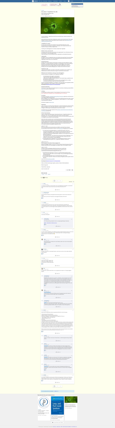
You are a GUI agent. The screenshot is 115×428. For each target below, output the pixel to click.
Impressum (54, 426)
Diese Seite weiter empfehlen (67, 426)
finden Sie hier (51, 102)
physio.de (35, 1)
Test (46, 174)
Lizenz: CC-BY (71, 34)
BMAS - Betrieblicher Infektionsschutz (50, 222)
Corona (43, 174)
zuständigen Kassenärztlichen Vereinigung (56, 96)
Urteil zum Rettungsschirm (70, 404)
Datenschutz (58, 426)
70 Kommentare (49, 16)
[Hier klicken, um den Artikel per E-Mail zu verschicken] (71, 170)
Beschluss (61, 128)
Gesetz (49, 174)
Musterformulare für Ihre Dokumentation (53, 84)
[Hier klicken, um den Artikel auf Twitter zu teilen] (68, 170)
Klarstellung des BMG (50, 159)
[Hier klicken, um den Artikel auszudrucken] (72, 170)
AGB (61, 426)
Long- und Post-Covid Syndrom (57, 416)
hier (55, 391)
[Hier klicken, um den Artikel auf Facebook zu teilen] (69, 170)
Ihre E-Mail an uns (74, 426)
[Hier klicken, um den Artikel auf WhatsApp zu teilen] (66, 170)
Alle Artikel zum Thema (58, 422)
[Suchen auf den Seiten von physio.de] (83, 1)
